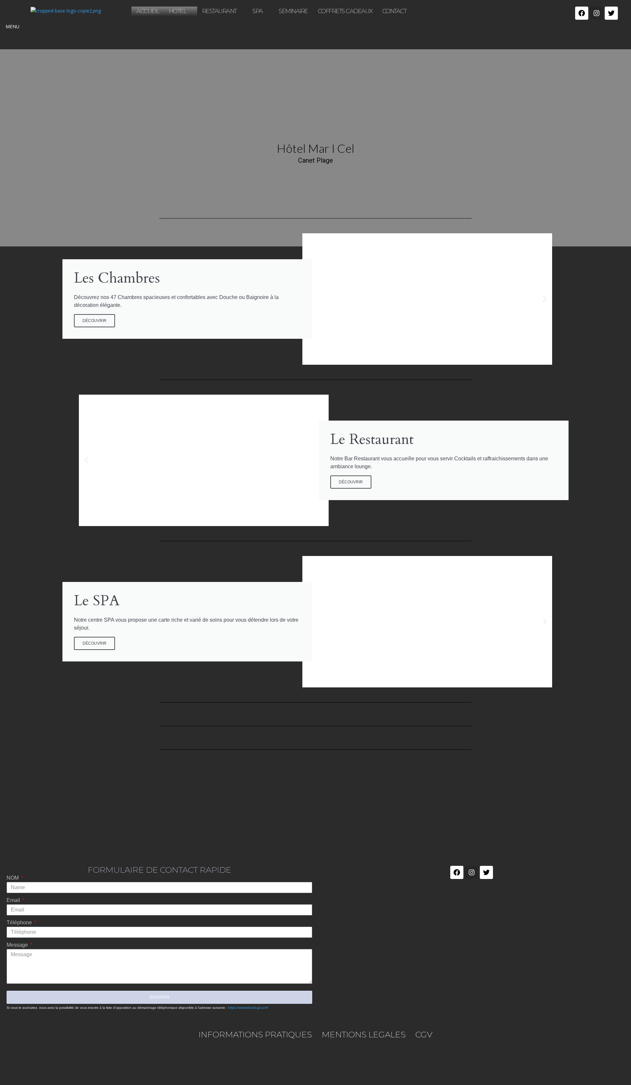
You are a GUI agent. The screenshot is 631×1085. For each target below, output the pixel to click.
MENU (12, 26)
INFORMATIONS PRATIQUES (255, 1034)
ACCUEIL (147, 11)
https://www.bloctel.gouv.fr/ (248, 1007)
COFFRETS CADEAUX (345, 11)
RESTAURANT (219, 11)
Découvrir (351, 482)
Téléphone (20, 922)
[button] (545, 299)
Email (14, 900)
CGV (423, 1034)
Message (18, 945)
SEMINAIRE (293, 11)
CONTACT (394, 11)
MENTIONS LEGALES (364, 1034)
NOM (13, 878)
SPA (257, 11)
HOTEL (177, 11)
